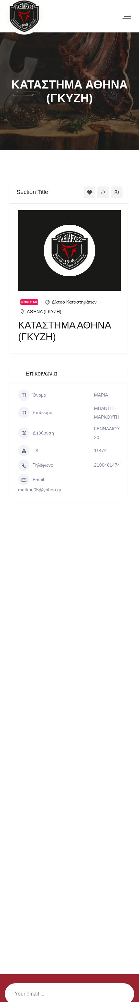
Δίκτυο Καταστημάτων (74, 301)
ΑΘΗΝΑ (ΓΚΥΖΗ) (44, 311)
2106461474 (107, 465)
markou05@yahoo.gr (39, 489)
